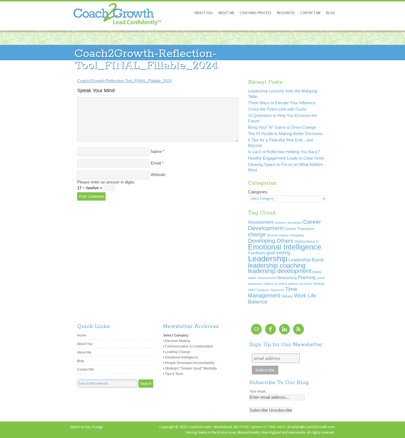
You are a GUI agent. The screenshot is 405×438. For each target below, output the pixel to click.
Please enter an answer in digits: (106, 182)
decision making (277, 235)
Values (287, 296)
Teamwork (277, 290)
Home (81, 335)
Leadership (267, 258)
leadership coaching (277, 265)
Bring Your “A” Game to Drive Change (282, 127)
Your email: (257, 391)
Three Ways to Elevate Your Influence (281, 102)
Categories (258, 192)
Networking (287, 278)
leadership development (279, 270)
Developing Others (270, 241)
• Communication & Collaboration (188, 346)
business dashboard (288, 222)
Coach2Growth (108, 19)
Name (156, 151)
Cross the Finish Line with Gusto (277, 109)
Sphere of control (275, 283)
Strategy (319, 283)
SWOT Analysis (258, 290)
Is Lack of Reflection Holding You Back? (284, 151)
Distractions (305, 241)
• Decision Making (176, 341)
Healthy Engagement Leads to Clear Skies (286, 158)
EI (317, 241)
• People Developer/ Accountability (189, 363)
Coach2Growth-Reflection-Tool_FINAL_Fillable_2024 (124, 80)
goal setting (278, 252)
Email (156, 163)
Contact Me (85, 369)
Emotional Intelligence (284, 247)
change (257, 234)
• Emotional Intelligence (180, 357)
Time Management (272, 292)
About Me (84, 352)
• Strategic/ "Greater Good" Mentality (190, 368)
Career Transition (299, 229)
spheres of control (300, 283)
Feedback (256, 253)
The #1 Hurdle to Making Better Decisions (285, 133)
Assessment (261, 222)
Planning (306, 277)
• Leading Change (176, 352)
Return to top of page (86, 427)
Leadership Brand (305, 260)
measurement (267, 278)
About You (85, 344)
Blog (80, 361)
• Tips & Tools (173, 374)
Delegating (297, 235)
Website (158, 174)
